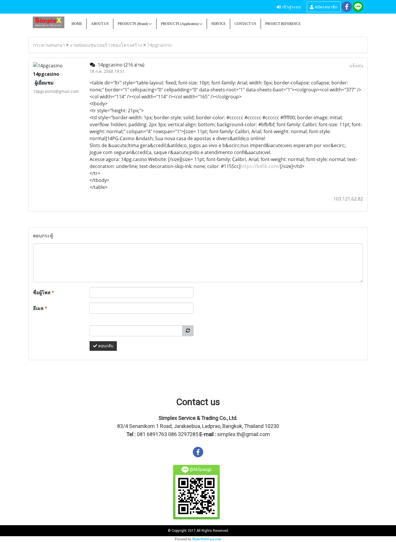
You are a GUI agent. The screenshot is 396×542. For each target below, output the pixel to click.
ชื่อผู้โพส (43, 292)
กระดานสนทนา (49, 45)
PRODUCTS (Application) (180, 24)
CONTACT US (245, 24)
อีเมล (40, 308)
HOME (77, 24)
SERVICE (218, 24)
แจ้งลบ (356, 65)
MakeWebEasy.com (206, 539)
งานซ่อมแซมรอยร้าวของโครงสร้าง (106, 45)
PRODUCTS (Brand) (133, 24)
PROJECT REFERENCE (283, 24)
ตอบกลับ (105, 346)
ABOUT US (100, 24)
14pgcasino (159, 45)
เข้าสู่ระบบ (291, 6)
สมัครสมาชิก (325, 6)
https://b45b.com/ (260, 166)
